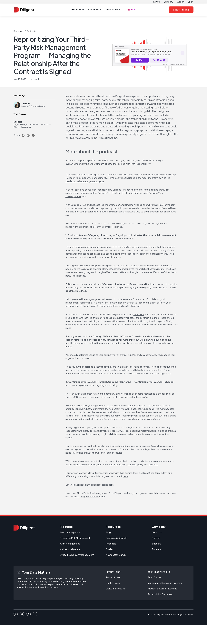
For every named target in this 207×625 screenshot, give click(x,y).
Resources (19, 31)
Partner (156, 1)
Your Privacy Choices (159, 571)
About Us (157, 532)
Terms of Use (113, 577)
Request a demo (181, 9)
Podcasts (31, 31)
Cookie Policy (113, 582)
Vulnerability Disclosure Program (165, 582)
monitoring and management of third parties (106, 246)
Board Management (70, 532)
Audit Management (70, 543)
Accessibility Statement (160, 594)
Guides (109, 549)
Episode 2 (154, 193)
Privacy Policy (113, 571)
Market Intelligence (70, 549)
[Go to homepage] (24, 528)
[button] (77, 10)
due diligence (73, 196)
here (125, 476)
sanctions (138, 314)
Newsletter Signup (116, 554)
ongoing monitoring (131, 204)
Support (180, 1)
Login (190, 1)
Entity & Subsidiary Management (77, 554)
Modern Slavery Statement (162, 588)
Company (168, 1)
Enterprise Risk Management (75, 537)
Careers (156, 537)
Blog (108, 532)
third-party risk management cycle (84, 181)
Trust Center (154, 577)
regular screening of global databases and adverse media (112, 434)
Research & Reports (116, 537)
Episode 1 (103, 193)
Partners (156, 549)
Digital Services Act (116, 588)
